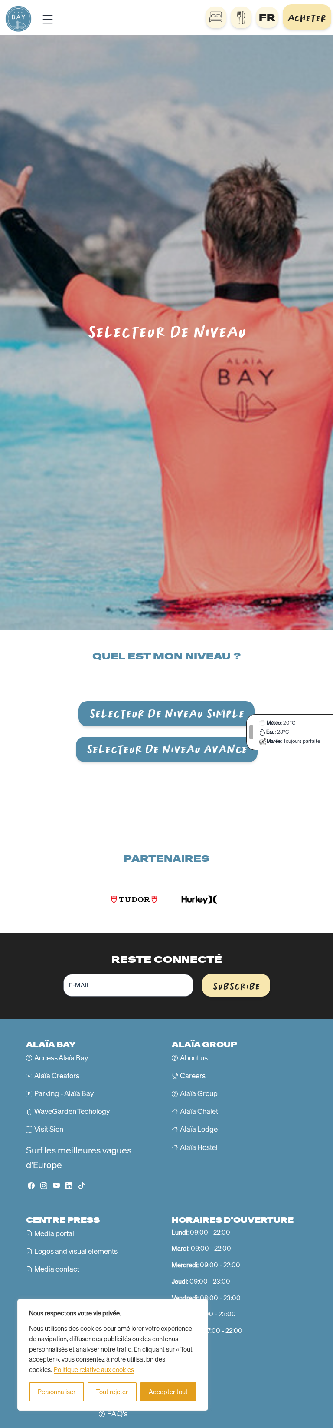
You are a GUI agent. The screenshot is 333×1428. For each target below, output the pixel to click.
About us (194, 1058)
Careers (193, 1075)
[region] (112, 1355)
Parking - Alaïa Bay (64, 1093)
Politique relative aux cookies (94, 1370)
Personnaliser (56, 1392)
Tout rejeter (112, 1392)
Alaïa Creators (56, 1075)
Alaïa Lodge (199, 1129)
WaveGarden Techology (72, 1111)
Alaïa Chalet (199, 1111)
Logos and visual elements (76, 1251)
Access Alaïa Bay (61, 1058)
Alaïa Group (199, 1093)
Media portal (54, 1233)
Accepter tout (168, 1392)
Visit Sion (48, 1129)
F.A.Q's (117, 1413)
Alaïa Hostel (199, 1147)
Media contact (56, 1269)
